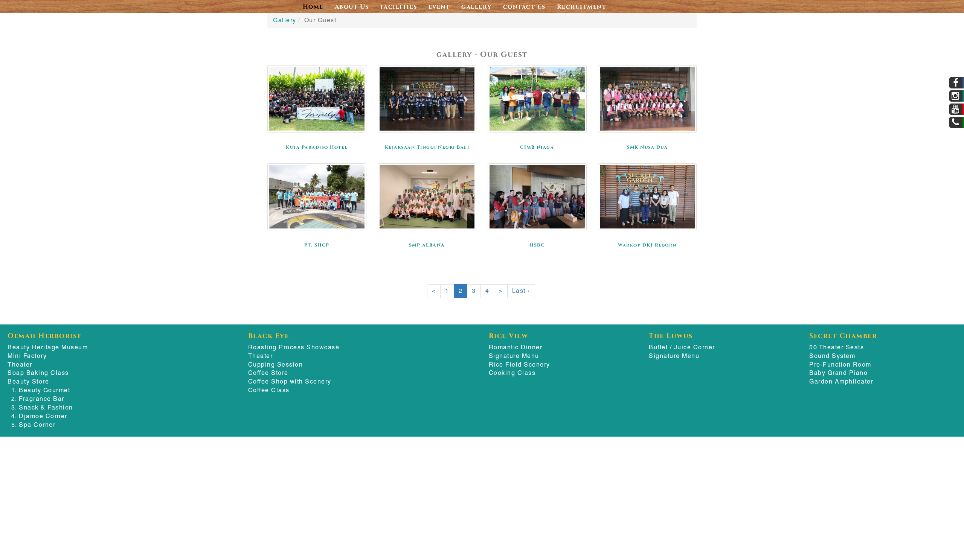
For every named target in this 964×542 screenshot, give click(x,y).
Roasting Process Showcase (294, 347)
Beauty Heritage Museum (48, 347)
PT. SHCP (316, 244)
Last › (521, 290)
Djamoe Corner (43, 416)
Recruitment (582, 6)
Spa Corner (37, 424)
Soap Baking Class (38, 372)
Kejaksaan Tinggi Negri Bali (427, 146)
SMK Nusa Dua (647, 146)
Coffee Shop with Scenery (289, 381)
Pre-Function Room (840, 364)
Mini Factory (27, 355)
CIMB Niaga (537, 146)
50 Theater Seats (836, 347)
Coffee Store (268, 372)
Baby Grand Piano (838, 372)
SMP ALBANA (427, 244)
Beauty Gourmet (44, 390)
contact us (524, 6)
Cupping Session (275, 364)
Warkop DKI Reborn (647, 244)
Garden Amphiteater (841, 381)
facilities (398, 6)
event (439, 6)
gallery (476, 6)
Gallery (284, 20)
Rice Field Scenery (519, 364)
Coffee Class (269, 390)
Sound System (832, 355)
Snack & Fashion (46, 407)
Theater (20, 364)
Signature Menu (514, 355)
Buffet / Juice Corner (682, 347)
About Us (352, 6)
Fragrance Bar (41, 398)
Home (313, 6)
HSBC (537, 244)
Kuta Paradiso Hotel (317, 146)
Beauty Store (28, 381)
